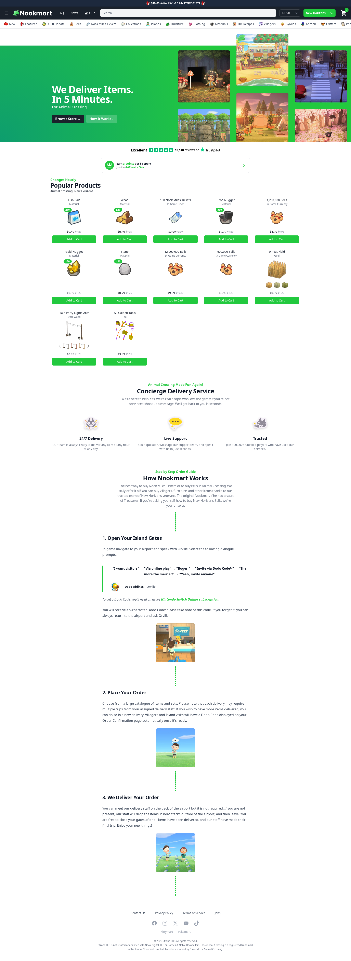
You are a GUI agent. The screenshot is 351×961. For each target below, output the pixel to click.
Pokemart (184, 932)
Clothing (199, 24)
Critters (331, 24)
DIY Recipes (246, 24)
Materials (221, 24)
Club (92, 13)
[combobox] (188, 13)
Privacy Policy (164, 913)
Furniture (177, 24)
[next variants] (88, 346)
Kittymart (166, 932)
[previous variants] (60, 346)
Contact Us (138, 913)
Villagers (270, 24)
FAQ (61, 13)
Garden (311, 24)
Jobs (218, 913)
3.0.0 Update (56, 24)
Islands (156, 24)
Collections (133, 24)
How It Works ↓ (102, 118)
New (12, 24)
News (74, 13)
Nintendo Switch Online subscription (190, 599)
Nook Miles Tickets (103, 24)
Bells (78, 24)
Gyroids (291, 24)
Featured (31, 24)
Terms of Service (194, 913)
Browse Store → (68, 118)
